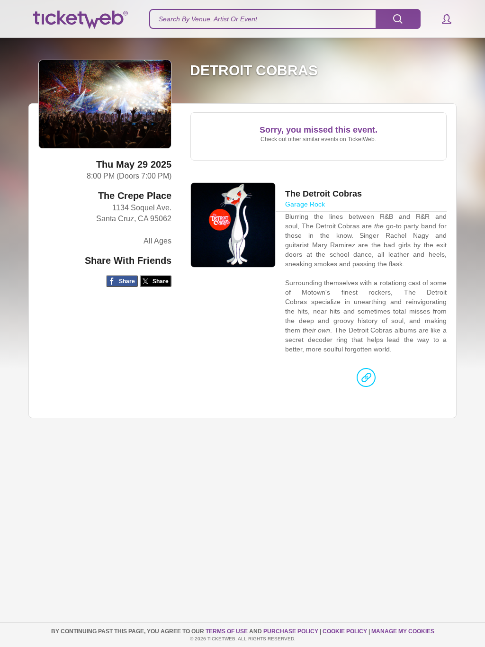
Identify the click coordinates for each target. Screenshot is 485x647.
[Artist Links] (366, 380)
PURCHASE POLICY (291, 631)
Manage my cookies (402, 631)
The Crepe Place (134, 195)
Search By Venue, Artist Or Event (208, 19)
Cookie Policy (345, 631)
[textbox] (285, 19)
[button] (442, 19)
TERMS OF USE (227, 631)
